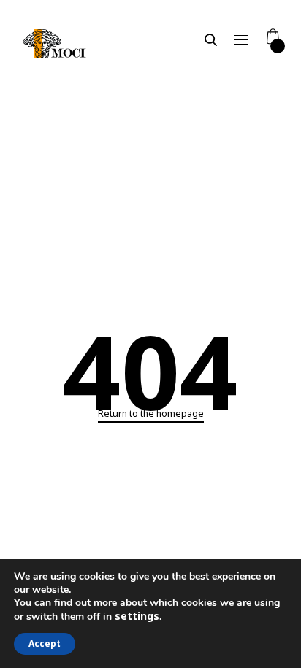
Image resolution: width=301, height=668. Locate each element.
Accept (44, 643)
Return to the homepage (151, 413)
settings (137, 616)
